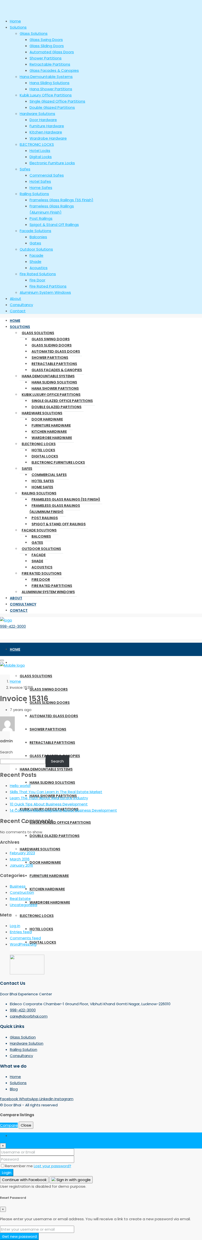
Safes (27, 468)
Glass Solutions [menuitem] (34, 33)
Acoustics (42, 567)
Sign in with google (73, 1179)
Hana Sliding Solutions (54, 382)
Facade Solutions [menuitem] (35, 230)
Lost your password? (52, 1165)
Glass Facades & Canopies (57, 369)
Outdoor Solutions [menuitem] (36, 249)
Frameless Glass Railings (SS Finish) (66, 499)
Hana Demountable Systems (48, 376)
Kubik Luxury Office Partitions (51, 394)
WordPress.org (23, 944)
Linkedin (46, 1098)
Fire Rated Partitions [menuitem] (48, 286)
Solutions (20, 326)
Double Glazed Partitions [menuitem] (52, 107)
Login (6, 1172)
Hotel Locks (43, 450)
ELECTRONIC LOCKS (39, 443)
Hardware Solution (26, 1043)
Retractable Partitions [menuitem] (50, 64)
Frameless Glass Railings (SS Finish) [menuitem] (61, 199)
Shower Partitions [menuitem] (46, 58)
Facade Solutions (39, 530)
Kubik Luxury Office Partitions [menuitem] (46, 95)
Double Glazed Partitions (57, 406)
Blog (14, 1089)
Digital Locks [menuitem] (41, 156)
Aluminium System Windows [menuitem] (45, 292)
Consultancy (23, 604)
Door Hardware (47, 419)
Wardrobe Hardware (52, 437)
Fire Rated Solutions (42, 573)
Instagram (63, 1098)
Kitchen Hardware (49, 431)
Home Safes (42, 487)
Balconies (41, 536)
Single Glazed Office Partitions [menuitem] (57, 101)
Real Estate (20, 898)
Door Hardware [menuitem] (43, 119)
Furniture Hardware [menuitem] (47, 125)
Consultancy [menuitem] (21, 304)
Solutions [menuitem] (18, 27)
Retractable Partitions (54, 363)
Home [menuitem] (15, 21)
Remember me (19, 1165)
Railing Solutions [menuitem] (34, 193)
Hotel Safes (43, 480)
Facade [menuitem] (36, 255)
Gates (37, 542)
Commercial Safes (49, 474)
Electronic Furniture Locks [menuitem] (52, 162)
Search (6, 752)
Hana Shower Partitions (55, 388)
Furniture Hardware (51, 425)
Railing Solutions (39, 493)
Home (15, 320)
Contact (19, 610)
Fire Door (41, 579)
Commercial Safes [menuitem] (47, 175)
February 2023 (22, 853)
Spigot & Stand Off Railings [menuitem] (54, 224)
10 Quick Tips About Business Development (49, 804)
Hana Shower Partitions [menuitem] (51, 88)
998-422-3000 (13, 626)
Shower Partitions (50, 357)
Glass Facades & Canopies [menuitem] (54, 70)
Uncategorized (23, 904)
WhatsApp (29, 1098)
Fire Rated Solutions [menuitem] (38, 273)
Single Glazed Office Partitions (62, 400)
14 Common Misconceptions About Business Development (63, 810)
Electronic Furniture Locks (58, 462)
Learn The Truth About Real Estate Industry (49, 798)
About (16, 598)
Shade (37, 561)
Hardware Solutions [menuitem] (37, 113)
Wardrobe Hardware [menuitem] (48, 138)
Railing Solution (23, 1049)
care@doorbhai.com (29, 1016)
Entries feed (21, 931)
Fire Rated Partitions (52, 585)
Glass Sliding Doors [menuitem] (47, 45)
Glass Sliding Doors (52, 345)
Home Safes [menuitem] (41, 187)
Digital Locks (45, 456)
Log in (15, 925)
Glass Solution (23, 1037)
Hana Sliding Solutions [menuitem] (49, 82)
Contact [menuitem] (18, 310)
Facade (39, 554)
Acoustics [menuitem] (39, 267)
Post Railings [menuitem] (41, 218)
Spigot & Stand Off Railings (59, 524)
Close (26, 1125)
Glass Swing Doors (51, 339)
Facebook (9, 1098)
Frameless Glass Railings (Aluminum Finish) (55, 508)
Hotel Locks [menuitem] (40, 150)
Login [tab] (14, 1135)
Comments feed (25, 938)
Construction (22, 892)
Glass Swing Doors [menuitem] (46, 39)
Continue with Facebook (24, 1179)
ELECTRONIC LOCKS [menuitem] (37, 144)
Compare (9, 1125)
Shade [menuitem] (35, 261)
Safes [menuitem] (25, 169)
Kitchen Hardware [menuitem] (46, 132)
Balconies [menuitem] (38, 236)
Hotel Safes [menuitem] (40, 181)
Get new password (19, 1236)
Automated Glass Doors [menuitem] (52, 52)
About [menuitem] (15, 298)
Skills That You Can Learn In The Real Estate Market (56, 791)
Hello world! (20, 785)
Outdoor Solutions (41, 548)
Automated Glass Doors (56, 351)
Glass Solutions (38, 332)
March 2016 (20, 859)
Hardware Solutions (42, 413)
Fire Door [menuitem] (37, 280)
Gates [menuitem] (35, 243)
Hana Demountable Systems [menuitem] (46, 76)
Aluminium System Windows (48, 591)
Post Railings (45, 517)
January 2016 (21, 865)
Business (18, 886)
